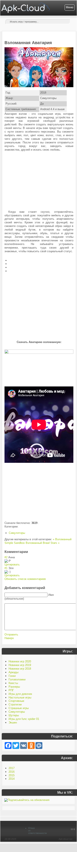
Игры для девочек (20, 693)
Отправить (11, 634)
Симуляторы (17, 532)
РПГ (11, 690)
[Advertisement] (39, 180)
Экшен (13, 722)
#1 (5, 568)
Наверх (9, 638)
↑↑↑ (73, 829)
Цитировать (12, 564)
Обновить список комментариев (25, 579)
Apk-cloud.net (65, 839)
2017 (12, 768)
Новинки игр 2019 (20, 665)
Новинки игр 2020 (20, 661)
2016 (12, 771)
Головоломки (17, 679)
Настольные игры (20, 697)
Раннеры (14, 686)
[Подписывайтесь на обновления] (26, 800)
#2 (5, 557)
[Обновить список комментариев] (29, 552)
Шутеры (14, 715)
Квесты (13, 683)
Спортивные (16, 700)
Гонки (12, 675)
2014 (12, 778)
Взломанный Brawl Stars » (42, 542)
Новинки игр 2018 (20, 668)
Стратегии (15, 704)
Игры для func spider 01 (24, 718)
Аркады (13, 672)
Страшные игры (19, 708)
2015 (12, 775)
